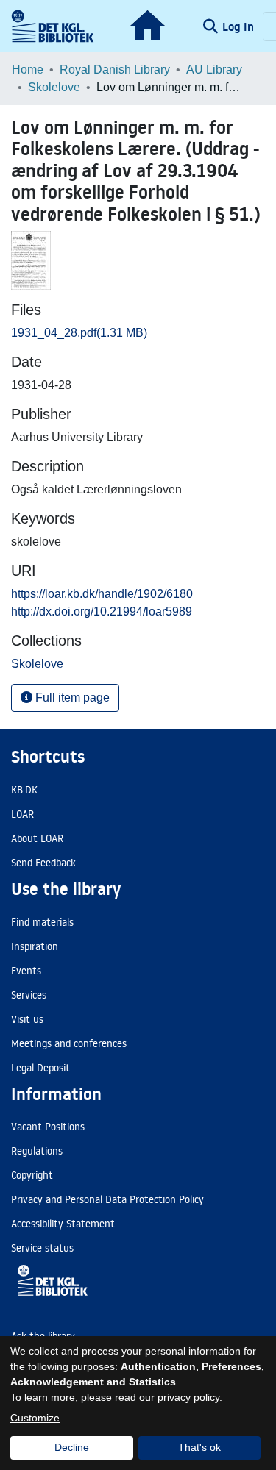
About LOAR (37, 838)
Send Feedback (43, 862)
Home (27, 69)
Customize (35, 1418)
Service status (42, 1248)
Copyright (32, 1175)
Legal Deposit (40, 1067)
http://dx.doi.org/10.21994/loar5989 (101, 611)
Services (28, 995)
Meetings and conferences (69, 1043)
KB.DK (24, 789)
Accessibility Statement (63, 1223)
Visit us (27, 1019)
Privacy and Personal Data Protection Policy (107, 1199)
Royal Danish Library (115, 69)
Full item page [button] (71, 697)
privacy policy (188, 1397)
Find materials (42, 922)
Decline (71, 1447)
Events (26, 970)
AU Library (214, 69)
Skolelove (54, 87)
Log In (239, 26)
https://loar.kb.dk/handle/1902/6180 (102, 594)
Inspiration (34, 946)
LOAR (22, 814)
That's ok (199, 1447)
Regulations (37, 1150)
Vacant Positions (48, 1126)
